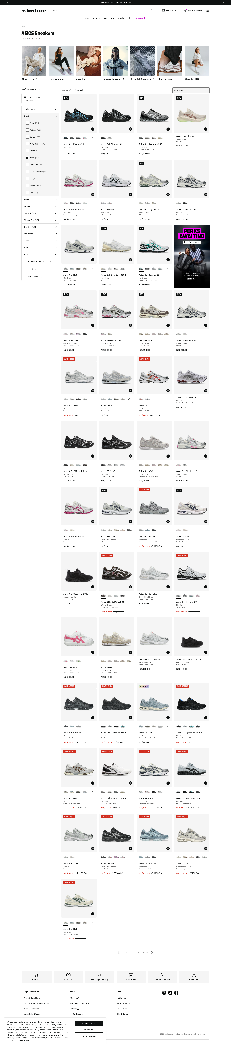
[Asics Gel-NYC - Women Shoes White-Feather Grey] (147, 334)
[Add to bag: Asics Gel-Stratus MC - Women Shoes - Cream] (205, 325)
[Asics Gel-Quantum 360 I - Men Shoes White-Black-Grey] (154, 138)
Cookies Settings (89, 1036)
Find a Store (28, 100)
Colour (26, 240)
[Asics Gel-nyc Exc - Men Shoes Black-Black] (154, 530)
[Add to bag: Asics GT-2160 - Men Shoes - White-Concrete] (92, 390)
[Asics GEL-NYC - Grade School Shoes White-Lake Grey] (204, 857)
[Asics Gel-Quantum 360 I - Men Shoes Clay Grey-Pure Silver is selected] (141, 138)
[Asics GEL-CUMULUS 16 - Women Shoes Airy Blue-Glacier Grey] (78, 465)
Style (26, 254)
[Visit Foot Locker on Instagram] (164, 993)
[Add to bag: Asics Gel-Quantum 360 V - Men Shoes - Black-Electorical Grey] (205, 717)
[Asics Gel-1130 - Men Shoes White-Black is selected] (103, 203)
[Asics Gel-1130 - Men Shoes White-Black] (147, 399)
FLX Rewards (140, 18)
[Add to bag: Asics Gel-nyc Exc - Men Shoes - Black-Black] (92, 717)
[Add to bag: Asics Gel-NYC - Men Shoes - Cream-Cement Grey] (92, 783)
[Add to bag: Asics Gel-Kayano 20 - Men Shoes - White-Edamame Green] (168, 259)
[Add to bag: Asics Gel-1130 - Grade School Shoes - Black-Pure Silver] (130, 848)
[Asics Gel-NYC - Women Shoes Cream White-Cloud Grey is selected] (141, 465)
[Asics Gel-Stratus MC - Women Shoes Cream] (185, 465)
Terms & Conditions (32, 998)
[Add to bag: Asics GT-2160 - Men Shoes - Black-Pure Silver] (130, 456)
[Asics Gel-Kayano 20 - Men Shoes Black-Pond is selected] (65, 138)
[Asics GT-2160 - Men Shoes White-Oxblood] (72, 399)
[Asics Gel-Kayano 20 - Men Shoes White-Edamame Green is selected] (141, 269)
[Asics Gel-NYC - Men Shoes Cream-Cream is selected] (103, 399)
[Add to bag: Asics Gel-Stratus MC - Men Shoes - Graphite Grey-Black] (130, 129)
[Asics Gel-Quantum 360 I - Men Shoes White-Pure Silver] (147, 138)
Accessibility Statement (33, 1014)
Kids (105, 18)
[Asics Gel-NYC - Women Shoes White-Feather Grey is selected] (103, 661)
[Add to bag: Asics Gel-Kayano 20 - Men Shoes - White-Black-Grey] (205, 586)
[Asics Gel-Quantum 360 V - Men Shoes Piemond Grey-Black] (109, 726)
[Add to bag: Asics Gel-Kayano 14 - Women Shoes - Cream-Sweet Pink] (130, 325)
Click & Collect (122, 1014)
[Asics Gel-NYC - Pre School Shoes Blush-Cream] (185, 530)
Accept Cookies (89, 1023)
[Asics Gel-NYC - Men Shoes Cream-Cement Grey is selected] (65, 792)
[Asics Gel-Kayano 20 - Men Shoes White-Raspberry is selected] (65, 203)
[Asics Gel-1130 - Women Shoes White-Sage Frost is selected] (65, 857)
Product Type (29, 109)
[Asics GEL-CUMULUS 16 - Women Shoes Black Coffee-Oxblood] (85, 465)
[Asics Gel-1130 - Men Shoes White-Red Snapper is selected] (141, 399)
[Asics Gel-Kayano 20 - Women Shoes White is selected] (65, 530)
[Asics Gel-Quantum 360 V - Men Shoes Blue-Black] (122, 726)
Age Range (28, 234)
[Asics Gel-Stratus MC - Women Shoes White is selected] (178, 465)
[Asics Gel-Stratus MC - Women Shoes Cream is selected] (178, 334)
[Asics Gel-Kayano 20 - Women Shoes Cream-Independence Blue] (72, 530)
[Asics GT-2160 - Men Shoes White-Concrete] (116, 465)
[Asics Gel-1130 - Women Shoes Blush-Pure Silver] (72, 857)
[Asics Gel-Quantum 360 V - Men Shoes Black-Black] (198, 726)
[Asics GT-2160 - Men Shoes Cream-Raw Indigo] (85, 399)
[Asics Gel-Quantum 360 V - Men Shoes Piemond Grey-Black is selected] (178, 792)
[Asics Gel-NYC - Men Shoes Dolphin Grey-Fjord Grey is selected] (141, 726)
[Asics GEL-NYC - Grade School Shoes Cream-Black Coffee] (116, 530)
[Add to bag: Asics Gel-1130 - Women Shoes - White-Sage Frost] (92, 848)
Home (23, 26)
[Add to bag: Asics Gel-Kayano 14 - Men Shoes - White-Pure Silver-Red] (205, 390)
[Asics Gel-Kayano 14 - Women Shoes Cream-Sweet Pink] (147, 203)
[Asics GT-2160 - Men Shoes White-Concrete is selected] (65, 399)
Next (145, 952)
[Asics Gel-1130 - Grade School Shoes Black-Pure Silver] (85, 334)
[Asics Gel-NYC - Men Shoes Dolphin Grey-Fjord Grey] (72, 269)
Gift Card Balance (124, 1008)
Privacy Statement (31, 1008)
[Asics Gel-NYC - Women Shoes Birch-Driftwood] (166, 334)
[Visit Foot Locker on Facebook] (176, 993)
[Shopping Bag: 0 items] (207, 10)
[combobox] (102, 10)
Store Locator (122, 1003)
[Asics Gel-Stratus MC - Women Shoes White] (185, 334)
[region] (115, 2)
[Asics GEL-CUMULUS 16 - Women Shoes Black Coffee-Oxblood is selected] (103, 596)
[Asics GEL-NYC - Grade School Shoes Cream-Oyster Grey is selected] (178, 857)
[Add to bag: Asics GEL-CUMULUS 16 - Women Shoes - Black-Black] (92, 456)
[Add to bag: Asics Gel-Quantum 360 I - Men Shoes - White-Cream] (130, 259)
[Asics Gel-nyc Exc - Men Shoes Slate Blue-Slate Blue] (147, 530)
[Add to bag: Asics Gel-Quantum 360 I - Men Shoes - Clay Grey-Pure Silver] (168, 129)
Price (26, 247)
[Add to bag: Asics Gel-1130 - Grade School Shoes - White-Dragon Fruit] (92, 325)
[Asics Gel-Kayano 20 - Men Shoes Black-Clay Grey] (72, 138)
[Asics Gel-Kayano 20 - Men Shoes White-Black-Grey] (78, 138)
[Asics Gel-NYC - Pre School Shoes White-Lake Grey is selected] (178, 530)
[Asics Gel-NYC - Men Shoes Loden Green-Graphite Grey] (78, 269)
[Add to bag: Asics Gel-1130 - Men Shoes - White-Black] (130, 194)
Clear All (79, 90)
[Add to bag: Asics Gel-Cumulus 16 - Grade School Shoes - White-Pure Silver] (168, 586)
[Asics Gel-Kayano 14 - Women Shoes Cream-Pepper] (154, 203)
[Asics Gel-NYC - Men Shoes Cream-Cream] (160, 726)
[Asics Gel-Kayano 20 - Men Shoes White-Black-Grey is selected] (178, 596)
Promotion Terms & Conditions (36, 1003)
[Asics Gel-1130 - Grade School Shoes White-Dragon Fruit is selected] (65, 334)
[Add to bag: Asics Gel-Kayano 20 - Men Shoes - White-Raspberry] (92, 194)
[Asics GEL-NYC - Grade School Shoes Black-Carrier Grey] (129, 530)
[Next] (223, 2)
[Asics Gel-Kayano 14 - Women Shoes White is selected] (141, 203)
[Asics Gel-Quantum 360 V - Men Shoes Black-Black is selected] (103, 726)
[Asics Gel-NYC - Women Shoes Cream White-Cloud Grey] (160, 334)
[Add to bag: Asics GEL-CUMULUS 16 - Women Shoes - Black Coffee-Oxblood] (130, 586)
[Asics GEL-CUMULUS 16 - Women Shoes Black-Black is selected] (65, 465)
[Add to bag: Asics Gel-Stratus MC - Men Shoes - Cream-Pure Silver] (205, 194)
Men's (86, 18)
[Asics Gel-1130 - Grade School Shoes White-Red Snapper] (72, 334)
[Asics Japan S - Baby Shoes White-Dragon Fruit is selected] (65, 661)
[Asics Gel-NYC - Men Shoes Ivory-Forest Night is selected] (65, 923)
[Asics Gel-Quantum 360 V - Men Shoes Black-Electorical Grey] (116, 726)
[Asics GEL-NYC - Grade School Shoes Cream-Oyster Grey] (109, 530)
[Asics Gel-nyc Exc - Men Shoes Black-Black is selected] (65, 726)
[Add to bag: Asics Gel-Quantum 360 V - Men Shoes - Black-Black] (130, 717)
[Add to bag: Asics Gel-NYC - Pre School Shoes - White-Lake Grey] (205, 521)
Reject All (89, 1030)
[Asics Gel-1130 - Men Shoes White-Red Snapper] (109, 203)
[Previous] (7, 2)
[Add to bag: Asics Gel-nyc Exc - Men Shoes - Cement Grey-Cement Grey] (168, 521)
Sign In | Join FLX (195, 10)
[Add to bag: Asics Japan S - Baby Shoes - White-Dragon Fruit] (92, 652)
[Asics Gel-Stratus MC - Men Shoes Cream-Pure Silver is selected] (178, 203)
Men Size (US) (30, 213)
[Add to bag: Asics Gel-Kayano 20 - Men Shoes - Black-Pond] (92, 129)
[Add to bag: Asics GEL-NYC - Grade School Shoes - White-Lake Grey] (130, 521)
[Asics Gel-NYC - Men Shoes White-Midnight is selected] (65, 269)
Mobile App (121, 998)
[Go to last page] (152, 952)
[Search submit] (152, 10)
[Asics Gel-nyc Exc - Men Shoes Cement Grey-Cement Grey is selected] (141, 530)
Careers (73, 1008)
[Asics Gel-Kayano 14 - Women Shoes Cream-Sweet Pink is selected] (103, 334)
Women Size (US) (31, 220)
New (112, 18)
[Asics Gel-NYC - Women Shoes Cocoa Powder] (166, 465)
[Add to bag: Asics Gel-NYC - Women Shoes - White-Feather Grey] (130, 652)
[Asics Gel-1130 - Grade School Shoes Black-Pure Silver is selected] (103, 857)
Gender (27, 206)
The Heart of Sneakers (79, 1003)
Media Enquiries (76, 1014)
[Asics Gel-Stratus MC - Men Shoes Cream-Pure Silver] (109, 138)
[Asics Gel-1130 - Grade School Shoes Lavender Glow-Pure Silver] (78, 334)
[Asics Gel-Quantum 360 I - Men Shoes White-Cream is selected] (103, 269)
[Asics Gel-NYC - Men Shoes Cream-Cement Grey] (85, 269)
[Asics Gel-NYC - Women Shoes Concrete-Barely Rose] (154, 334)
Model (26, 199)
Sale (129, 18)
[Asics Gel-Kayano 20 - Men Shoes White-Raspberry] (198, 596)
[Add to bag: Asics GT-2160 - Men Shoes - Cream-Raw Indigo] (168, 783)
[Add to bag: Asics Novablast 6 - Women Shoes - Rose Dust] (205, 129)
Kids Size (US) (30, 227)
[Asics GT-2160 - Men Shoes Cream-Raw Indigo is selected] (141, 792)
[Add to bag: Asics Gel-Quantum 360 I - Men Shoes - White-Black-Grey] (130, 783)
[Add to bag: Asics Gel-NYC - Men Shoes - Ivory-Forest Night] (92, 913)
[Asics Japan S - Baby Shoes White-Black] (72, 661)
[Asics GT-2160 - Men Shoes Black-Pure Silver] (78, 399)
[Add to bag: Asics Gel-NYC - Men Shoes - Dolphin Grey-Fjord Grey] (168, 717)
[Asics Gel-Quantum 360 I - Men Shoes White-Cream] (160, 138)
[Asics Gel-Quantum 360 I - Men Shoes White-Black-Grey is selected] (103, 792)
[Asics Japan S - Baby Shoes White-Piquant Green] (78, 661)
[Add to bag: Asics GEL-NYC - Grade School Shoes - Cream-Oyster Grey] (205, 848)
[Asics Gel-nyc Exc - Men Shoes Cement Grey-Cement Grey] (78, 726)
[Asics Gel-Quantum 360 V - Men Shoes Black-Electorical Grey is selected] (178, 726)
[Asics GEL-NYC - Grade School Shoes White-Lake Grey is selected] (103, 530)
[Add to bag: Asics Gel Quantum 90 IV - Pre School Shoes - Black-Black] (205, 652)
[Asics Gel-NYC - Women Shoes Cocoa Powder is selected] (141, 334)
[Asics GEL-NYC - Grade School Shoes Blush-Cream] (122, 530)
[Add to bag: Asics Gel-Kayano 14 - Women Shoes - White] (168, 194)
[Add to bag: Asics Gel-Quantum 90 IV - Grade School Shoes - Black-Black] (92, 586)
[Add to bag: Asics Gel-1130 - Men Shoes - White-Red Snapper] (168, 390)
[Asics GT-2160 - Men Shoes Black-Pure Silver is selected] (103, 465)
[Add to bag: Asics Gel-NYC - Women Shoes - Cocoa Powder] (168, 325)
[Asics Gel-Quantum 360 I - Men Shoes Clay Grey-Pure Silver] (122, 269)
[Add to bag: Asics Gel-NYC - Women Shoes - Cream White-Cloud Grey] (168, 456)
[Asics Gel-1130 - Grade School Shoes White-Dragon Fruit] (122, 857)
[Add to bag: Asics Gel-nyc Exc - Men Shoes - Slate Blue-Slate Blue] (168, 848)
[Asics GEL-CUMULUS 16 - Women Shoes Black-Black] (122, 596)
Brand (26, 116)
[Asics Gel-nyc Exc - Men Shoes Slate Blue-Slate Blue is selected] (141, 857)
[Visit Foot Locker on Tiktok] (170, 993)
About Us (74, 998)
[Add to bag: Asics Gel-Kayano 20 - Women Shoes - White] (92, 521)
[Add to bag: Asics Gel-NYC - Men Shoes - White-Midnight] (92, 259)
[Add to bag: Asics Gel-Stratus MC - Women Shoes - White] (205, 456)
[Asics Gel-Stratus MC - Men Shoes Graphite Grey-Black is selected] (103, 138)
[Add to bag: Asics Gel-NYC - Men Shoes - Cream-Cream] (130, 390)
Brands (121, 18)
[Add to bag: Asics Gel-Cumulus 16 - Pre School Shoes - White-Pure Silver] (168, 652)
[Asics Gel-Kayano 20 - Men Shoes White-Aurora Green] (85, 138)
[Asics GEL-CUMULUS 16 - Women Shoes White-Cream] (72, 465)
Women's (96, 18)
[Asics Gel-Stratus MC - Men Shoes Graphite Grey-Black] (185, 203)
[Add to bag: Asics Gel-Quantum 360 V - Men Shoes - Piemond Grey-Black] (205, 783)
